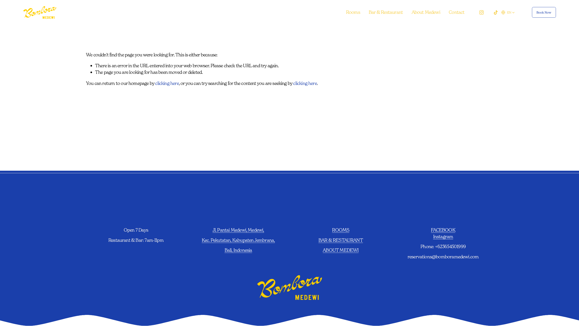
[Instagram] (481, 12)
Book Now (543, 12)
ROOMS (340, 230)
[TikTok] (495, 12)
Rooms (353, 12)
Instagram (443, 236)
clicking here (167, 83)
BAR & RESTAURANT (340, 240)
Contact (456, 12)
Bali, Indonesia (238, 250)
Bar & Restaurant (386, 12)
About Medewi (426, 12)
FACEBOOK (443, 230)
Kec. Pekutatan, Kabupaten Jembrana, (238, 240)
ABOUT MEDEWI (340, 250)
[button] (508, 12)
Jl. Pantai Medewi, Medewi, (238, 230)
